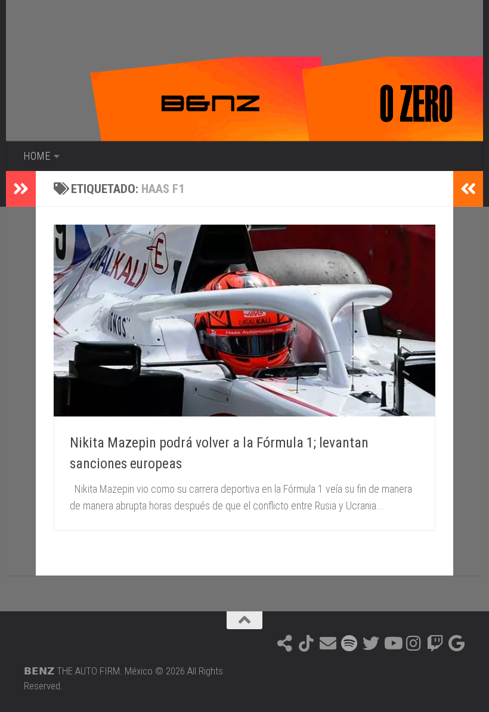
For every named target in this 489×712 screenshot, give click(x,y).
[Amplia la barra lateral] (21, 189)
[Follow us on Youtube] (392, 643)
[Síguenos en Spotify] (349, 643)
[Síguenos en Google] (456, 643)
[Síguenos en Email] (328, 643)
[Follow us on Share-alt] (285, 643)
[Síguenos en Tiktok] (306, 643)
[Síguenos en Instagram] (414, 643)
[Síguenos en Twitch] (435, 643)
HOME (36, 156)
